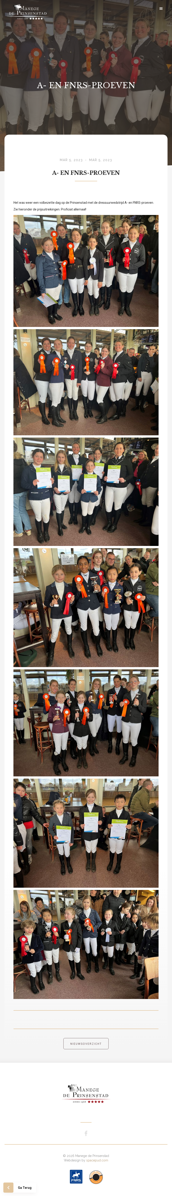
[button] (161, 8)
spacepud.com (97, 1160)
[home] (32, 8)
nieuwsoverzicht (86, 1043)
